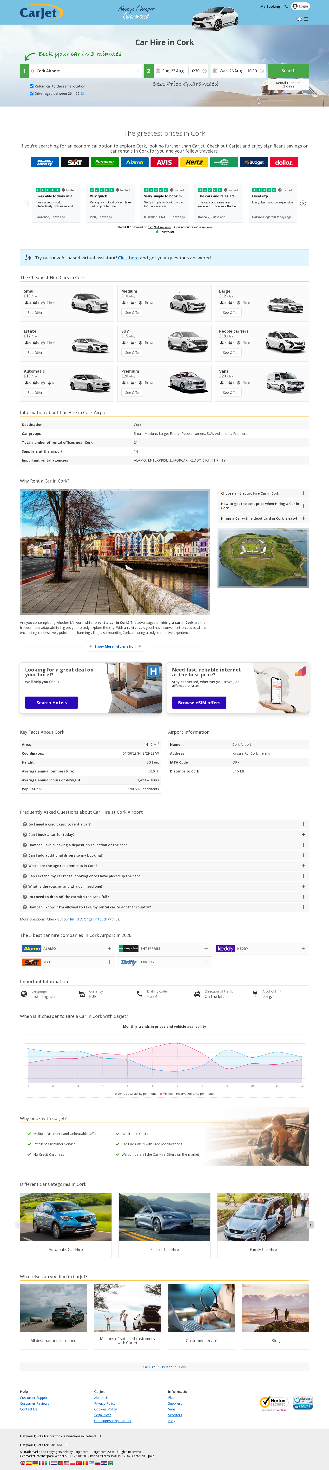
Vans (172, 1409)
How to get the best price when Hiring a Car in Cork (260, 505)
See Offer (35, 312)
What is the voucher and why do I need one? (65, 886)
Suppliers (175, 1403)
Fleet (172, 1397)
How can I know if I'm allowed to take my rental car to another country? (89, 907)
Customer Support (34, 1397)
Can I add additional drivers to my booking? (65, 855)
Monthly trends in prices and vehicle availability (164, 1026)
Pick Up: (36, 67)
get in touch (98, 919)
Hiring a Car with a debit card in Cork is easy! (259, 518)
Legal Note (103, 1415)
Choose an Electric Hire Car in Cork (250, 493)
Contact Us (28, 1409)
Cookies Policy (105, 1409)
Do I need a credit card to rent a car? (59, 824)
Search (289, 71)
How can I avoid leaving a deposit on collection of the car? (77, 845)
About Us (101, 1397)
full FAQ (76, 919)
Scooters (175, 1415)
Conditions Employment (113, 1420)
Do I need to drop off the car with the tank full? (68, 896)
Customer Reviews (34, 1403)
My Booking (270, 6)
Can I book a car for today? (51, 834)
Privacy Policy (104, 1403)
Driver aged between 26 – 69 (56, 93)
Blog (171, 1420)
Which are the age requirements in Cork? (62, 865)
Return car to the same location (60, 86)
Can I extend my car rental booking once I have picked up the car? (84, 876)
